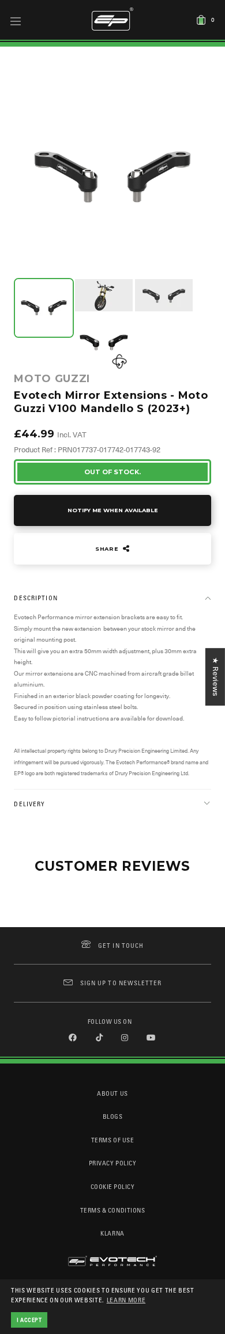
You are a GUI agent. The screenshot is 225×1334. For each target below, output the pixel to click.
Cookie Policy (113, 1186)
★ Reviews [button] (215, 676)
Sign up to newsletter (121, 982)
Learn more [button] (126, 1299)
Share (108, 549)
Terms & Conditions (112, 1210)
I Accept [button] (29, 1319)
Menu (16, 20)
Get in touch (121, 945)
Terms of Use (112, 1140)
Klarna (112, 1233)
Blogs (113, 1116)
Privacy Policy (112, 1163)
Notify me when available (113, 510)
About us (112, 1093)
